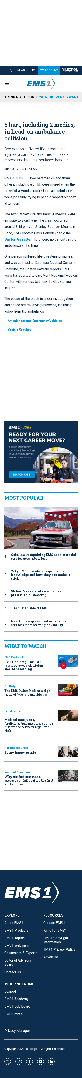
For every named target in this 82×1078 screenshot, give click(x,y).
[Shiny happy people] (68, 751)
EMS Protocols (14, 657)
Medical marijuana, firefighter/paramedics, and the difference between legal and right (28, 725)
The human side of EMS (29, 608)
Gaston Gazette (17, 239)
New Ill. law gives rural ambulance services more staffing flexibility (38, 623)
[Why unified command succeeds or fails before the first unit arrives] (68, 776)
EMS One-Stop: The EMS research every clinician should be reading (23, 665)
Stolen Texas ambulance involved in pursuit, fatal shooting (39, 593)
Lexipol (33, 1049)
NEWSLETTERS (26, 70)
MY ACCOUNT (49, 70)
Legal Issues (13, 711)
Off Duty (9, 686)
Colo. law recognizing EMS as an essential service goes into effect (43, 556)
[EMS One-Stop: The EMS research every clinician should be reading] (68, 661)
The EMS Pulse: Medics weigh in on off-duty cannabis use (27, 693)
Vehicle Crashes (19, 329)
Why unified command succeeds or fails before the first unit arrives (28, 780)
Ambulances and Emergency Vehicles (35, 320)
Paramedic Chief (16, 747)
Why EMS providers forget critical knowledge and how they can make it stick (40, 574)
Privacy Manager (17, 1031)
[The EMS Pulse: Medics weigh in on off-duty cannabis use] (68, 690)
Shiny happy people (20, 752)
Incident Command (17, 772)
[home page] (70, 70)
